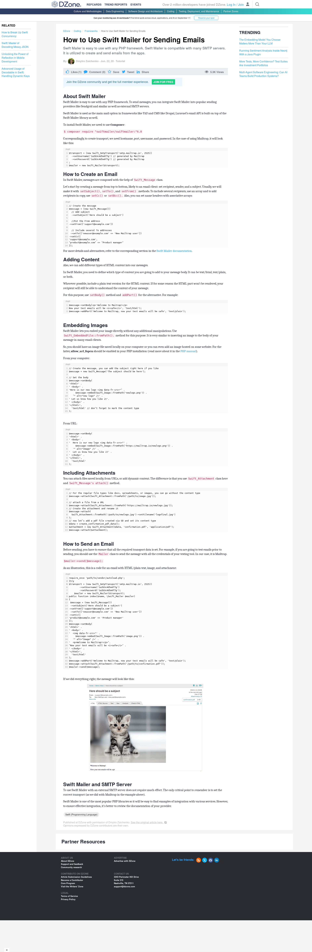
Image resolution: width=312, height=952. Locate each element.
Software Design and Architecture (145, 11)
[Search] (257, 4)
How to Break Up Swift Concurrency (15, 34)
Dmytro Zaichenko (87, 61)
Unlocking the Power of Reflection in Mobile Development (15, 57)
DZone (66, 31)
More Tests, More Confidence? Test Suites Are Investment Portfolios (263, 63)
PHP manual (188, 351)
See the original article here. (147, 822)
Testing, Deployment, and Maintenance (199, 11)
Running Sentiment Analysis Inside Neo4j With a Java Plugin (263, 52)
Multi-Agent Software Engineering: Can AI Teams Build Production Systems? (263, 74)
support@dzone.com (124, 886)
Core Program (68, 883)
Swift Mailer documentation (174, 251)
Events (135, 4)
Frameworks (91, 31)
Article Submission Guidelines (76, 876)
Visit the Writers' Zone (72, 886)
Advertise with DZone (124, 860)
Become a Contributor (72, 880)
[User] (247, 4)
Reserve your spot (206, 17)
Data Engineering (115, 11)
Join (241, 4)
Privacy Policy (68, 899)
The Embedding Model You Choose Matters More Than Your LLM (259, 41)
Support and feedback (72, 863)
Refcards (94, 4)
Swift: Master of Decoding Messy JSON (15, 45)
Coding (170, 11)
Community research (71, 867)
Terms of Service (69, 896)
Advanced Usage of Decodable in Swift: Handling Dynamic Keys (16, 72)
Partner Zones (230, 11)
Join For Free (163, 82)
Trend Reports (115, 4)
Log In (231, 4)
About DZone (67, 860)
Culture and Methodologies (88, 11)
